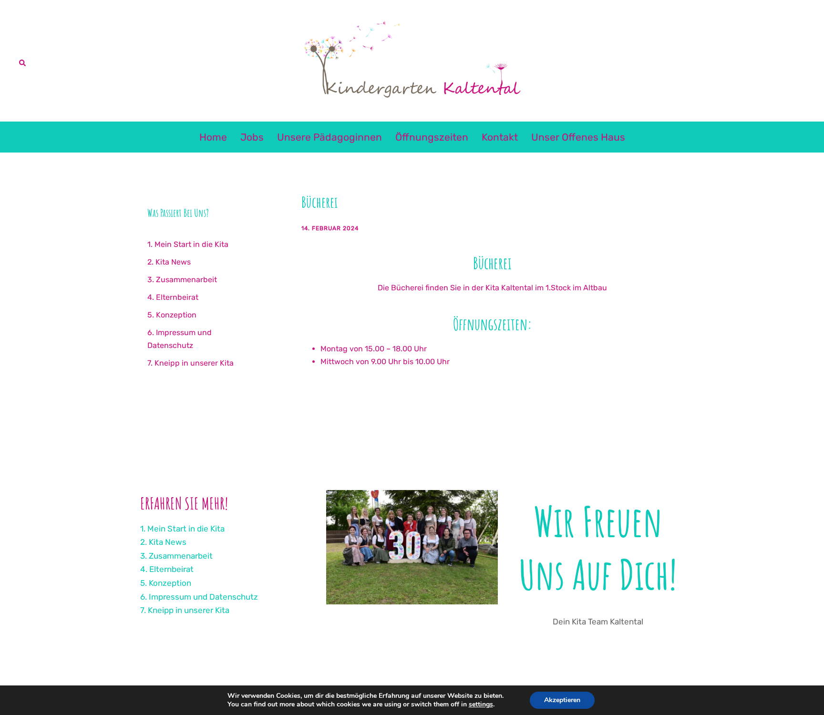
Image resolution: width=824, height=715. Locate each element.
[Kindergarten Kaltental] (412, 59)
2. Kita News (169, 261)
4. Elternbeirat (172, 297)
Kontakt (500, 137)
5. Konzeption (171, 314)
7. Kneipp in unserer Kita (190, 363)
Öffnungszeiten (431, 137)
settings (481, 704)
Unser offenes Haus (578, 137)
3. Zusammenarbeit (182, 279)
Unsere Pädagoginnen (329, 137)
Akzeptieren (562, 700)
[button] (23, 61)
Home (213, 137)
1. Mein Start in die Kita (187, 244)
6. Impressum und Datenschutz (199, 597)
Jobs (252, 137)
